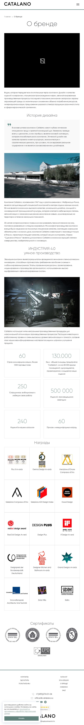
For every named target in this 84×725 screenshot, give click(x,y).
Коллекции (64, 680)
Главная (7, 17)
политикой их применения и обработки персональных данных (20, 711)
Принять (21, 718)
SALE (64, 690)
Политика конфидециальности (42, 721)
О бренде (64, 683)
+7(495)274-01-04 (43, 694)
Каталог (63, 677)
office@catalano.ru (43, 698)
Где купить (24, 680)
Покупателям (24, 683)
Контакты (24, 677)
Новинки (64, 687)
